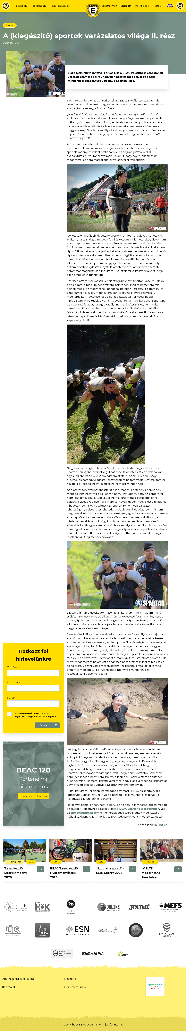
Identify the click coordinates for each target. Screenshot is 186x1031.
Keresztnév (13, 682)
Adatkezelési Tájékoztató (18, 978)
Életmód (10, 25)
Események (109, 5)
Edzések (21, 5)
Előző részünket (78, 100)
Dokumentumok (75, 987)
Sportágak (39, 5)
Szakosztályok (61, 5)
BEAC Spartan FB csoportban (139, 808)
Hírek (126, 5)
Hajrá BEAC (142, 5)
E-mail (11, 698)
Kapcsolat (8, 987)
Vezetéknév (13, 667)
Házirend (70, 978)
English (162, 825)
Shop (158, 5)
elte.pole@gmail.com (85, 812)
